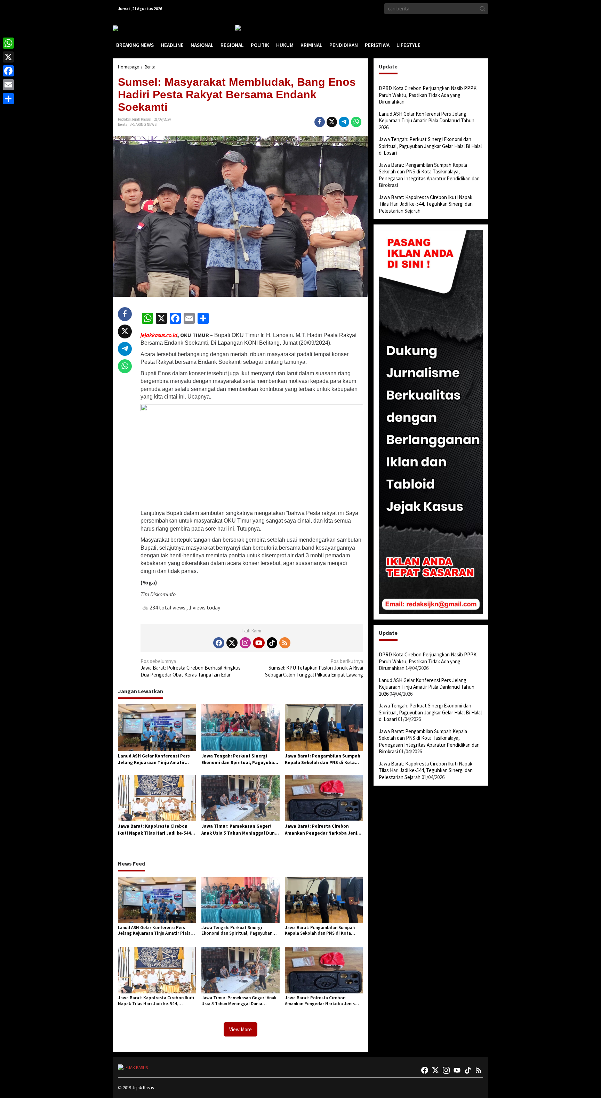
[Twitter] (232, 642)
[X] (8, 57)
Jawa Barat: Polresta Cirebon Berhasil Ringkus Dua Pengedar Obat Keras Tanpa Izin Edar (191, 668)
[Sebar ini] (319, 122)
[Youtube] (259, 642)
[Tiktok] (272, 642)
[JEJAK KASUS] (130, 28)
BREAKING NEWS (143, 124)
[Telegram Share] (344, 122)
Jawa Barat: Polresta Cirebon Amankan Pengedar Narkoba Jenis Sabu (322, 829)
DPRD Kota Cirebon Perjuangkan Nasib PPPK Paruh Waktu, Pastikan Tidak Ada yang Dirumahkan (427, 95)
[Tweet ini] (332, 122)
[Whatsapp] (356, 122)
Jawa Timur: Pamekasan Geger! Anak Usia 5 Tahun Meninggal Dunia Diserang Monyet (240, 829)
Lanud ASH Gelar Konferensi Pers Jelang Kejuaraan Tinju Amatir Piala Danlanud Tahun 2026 (154, 759)
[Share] (8, 99)
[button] (482, 9)
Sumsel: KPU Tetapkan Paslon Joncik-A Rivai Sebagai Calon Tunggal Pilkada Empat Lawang (314, 668)
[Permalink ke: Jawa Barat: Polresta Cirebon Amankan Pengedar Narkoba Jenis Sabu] (324, 798)
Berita (123, 124)
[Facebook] (218, 642)
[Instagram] (245, 642)
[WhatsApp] (8, 43)
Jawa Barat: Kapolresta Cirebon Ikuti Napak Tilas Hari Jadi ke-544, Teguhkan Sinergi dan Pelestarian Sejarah (155, 829)
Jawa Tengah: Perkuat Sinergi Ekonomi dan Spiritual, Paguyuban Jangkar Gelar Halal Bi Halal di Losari (239, 759)
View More (240, 1029)
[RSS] (284, 642)
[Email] (8, 85)
